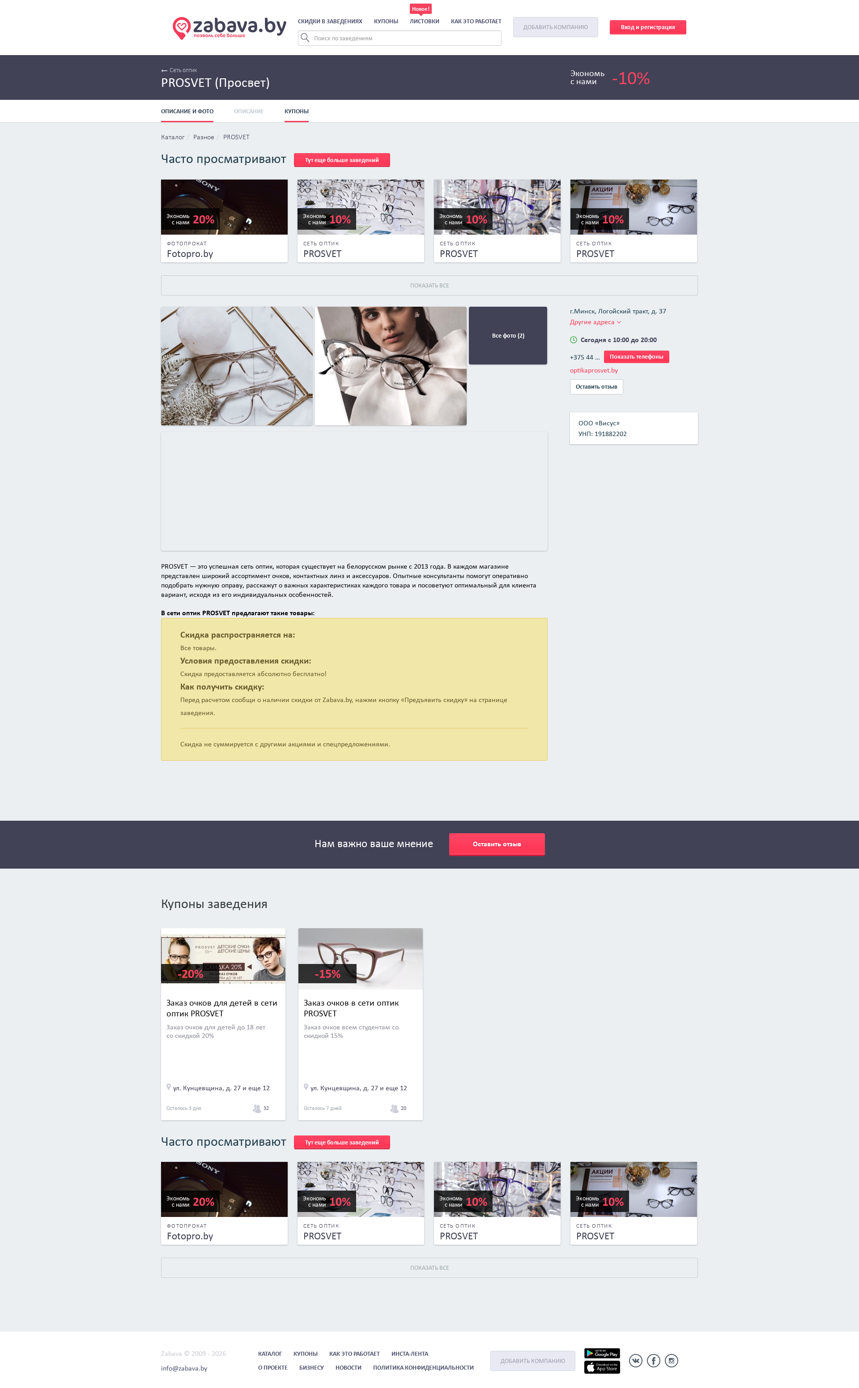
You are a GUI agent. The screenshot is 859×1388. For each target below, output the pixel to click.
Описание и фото (187, 111)
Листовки (424, 21)
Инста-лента (409, 1354)
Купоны (386, 21)
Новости (348, 1367)
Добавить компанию (555, 27)
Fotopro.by (190, 253)
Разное (203, 137)
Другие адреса (593, 321)
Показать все (429, 285)
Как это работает (476, 21)
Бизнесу (311, 1367)
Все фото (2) (508, 335)
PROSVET (236, 137)
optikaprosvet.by (594, 370)
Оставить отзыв (596, 386)
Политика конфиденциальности (423, 1367)
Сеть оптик (183, 70)
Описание (249, 111)
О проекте (273, 1367)
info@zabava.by (184, 1368)
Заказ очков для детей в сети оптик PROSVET (221, 1008)
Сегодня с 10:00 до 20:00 (619, 339)
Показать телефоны (636, 356)
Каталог (172, 137)
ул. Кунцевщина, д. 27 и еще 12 (221, 1088)
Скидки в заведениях (330, 21)
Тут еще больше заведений (342, 160)
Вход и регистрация (648, 27)
